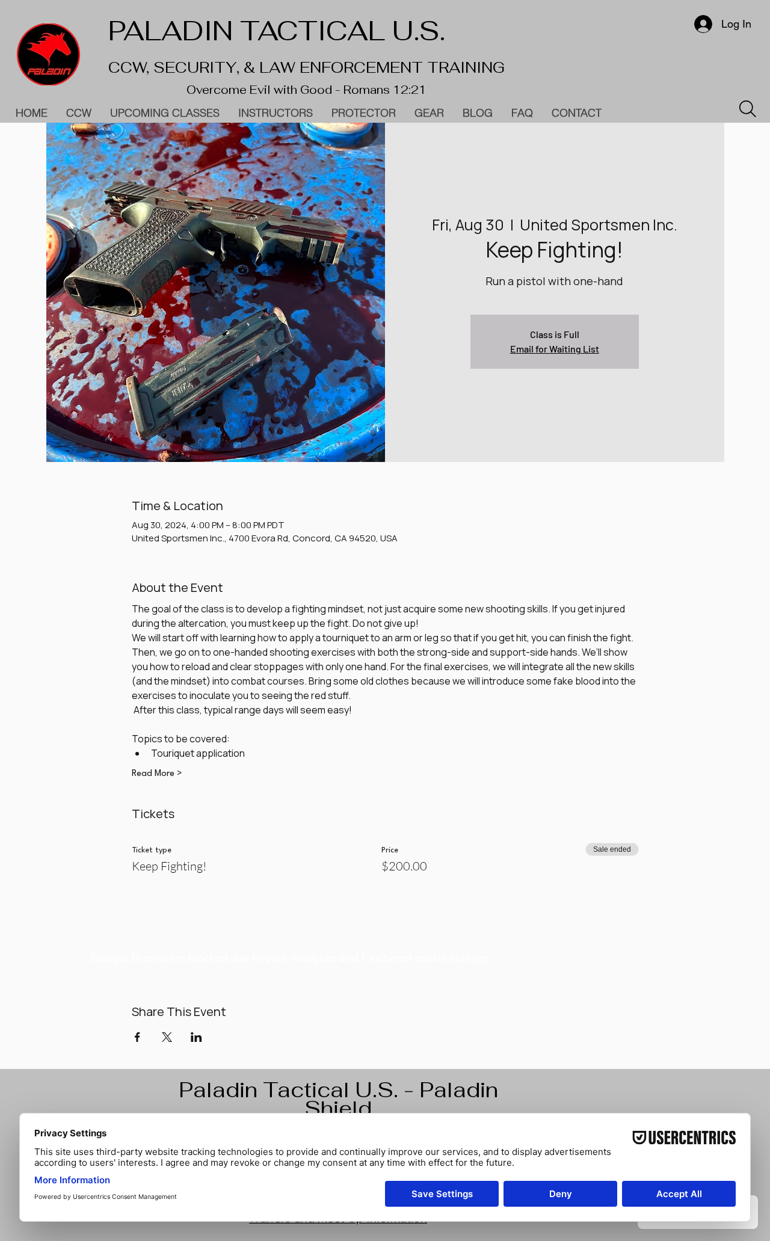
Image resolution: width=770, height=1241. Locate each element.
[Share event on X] (167, 1037)
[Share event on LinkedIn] (196, 1037)
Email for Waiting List (554, 348)
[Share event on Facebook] (137, 1037)
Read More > (157, 773)
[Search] (747, 109)
